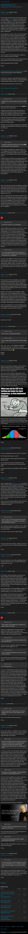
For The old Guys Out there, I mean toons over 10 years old (8, 893)
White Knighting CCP (8, 5)
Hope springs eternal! (6, 905)
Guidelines (13, 926)
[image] (14, 812)
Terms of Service (20, 926)
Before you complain (6, 900)
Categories (7, 926)
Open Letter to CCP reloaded (8, 911)
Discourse (8, 932)
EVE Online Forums (5, 1)
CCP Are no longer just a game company (9, 88)
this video (11, 19)
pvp (11, 919)
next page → (3, 882)
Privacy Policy (4, 929)
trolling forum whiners (17, 483)
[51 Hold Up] (14, 402)
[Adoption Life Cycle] (14, 432)
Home (2, 926)
